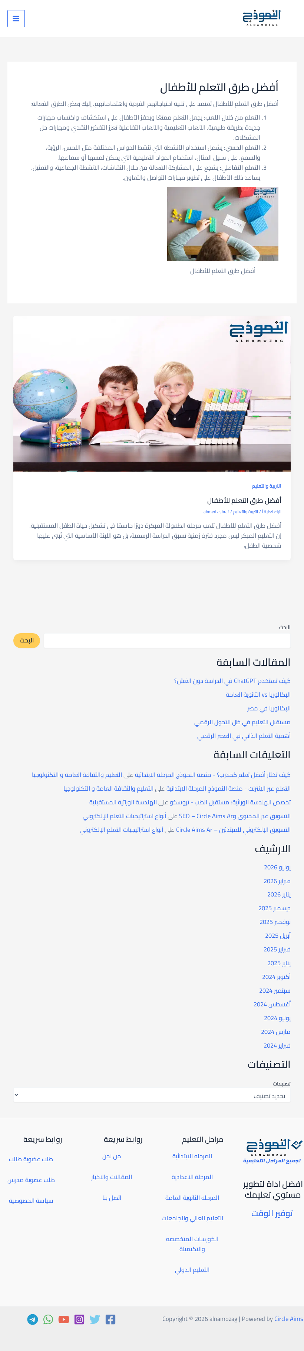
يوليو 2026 (277, 867)
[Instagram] (79, 1319)
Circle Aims (288, 1318)
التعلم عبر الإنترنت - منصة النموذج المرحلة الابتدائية (228, 788)
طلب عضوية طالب (31, 1159)
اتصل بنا (111, 1197)
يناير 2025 (279, 963)
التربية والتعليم (266, 485)
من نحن (111, 1156)
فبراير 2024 (277, 1045)
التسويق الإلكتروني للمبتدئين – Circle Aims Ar (233, 829)
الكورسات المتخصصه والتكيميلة (192, 1243)
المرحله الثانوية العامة (192, 1197)
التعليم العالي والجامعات (192, 1218)
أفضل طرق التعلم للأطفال (244, 500)
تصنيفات (281, 1083)
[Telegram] (32, 1319)
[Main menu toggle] (16, 18)
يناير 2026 (279, 894)
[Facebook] (110, 1319)
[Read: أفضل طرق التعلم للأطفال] (151, 392)
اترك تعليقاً (271, 512)
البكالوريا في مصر (269, 708)
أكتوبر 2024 (276, 976)
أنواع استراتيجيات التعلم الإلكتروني (124, 815)
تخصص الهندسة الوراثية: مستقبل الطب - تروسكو (230, 802)
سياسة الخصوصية (31, 1200)
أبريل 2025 (278, 935)
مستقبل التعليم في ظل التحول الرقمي (242, 721)
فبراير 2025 (277, 949)
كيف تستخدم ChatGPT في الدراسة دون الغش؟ (232, 680)
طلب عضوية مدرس (31, 1179)
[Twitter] (94, 1319)
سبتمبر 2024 (275, 990)
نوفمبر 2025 (275, 921)
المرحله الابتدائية (192, 1156)
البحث (285, 627)
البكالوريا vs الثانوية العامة (258, 694)
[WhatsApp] (48, 1319)
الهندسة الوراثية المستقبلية (123, 802)
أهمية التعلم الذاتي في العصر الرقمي (244, 735)
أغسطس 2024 (272, 1004)
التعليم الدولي (192, 1269)
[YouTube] (63, 1319)
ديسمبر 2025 (274, 908)
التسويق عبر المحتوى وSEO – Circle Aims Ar (235, 815)
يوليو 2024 (277, 1017)
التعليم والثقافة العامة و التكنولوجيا (77, 774)
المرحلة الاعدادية (192, 1176)
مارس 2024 (276, 1031)
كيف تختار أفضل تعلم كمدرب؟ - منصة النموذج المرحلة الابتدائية (213, 774)
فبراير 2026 (277, 880)
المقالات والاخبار (111, 1176)
